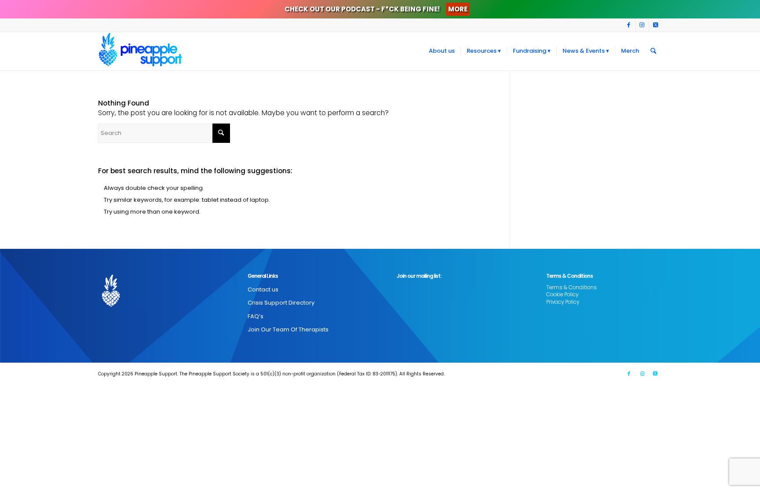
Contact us (263, 289)
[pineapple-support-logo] (140, 51)
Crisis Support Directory (281, 302)
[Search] (653, 51)
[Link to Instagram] (642, 25)
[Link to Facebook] (628, 25)
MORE (458, 9)
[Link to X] (655, 25)
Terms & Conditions (571, 287)
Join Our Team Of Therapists (288, 329)
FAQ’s (255, 316)
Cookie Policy (562, 294)
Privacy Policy (562, 302)
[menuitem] (441, 51)
